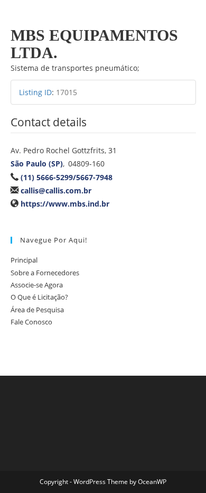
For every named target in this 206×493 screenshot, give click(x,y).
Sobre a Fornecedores (45, 272)
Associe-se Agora (37, 285)
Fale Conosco (31, 322)
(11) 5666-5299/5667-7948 (67, 177)
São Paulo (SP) (37, 164)
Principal (24, 260)
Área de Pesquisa (37, 309)
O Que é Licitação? (39, 297)
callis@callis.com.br (56, 190)
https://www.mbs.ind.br (65, 204)
